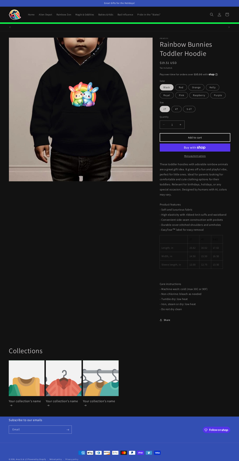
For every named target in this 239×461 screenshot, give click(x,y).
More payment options (195, 156)
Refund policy (56, 459)
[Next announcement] (229, 27)
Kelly (213, 87)
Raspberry (199, 95)
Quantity (164, 116)
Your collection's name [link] (25, 401)
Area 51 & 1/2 (22, 459)
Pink (181, 95)
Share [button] (167, 320)
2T (164, 108)
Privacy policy (71, 459)
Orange (196, 87)
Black (166, 87)
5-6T (189, 108)
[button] (212, 14)
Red (181, 87)
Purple (218, 95)
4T (176, 108)
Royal (166, 95)
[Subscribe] (68, 430)
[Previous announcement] (10, 27)
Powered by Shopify (37, 459)
